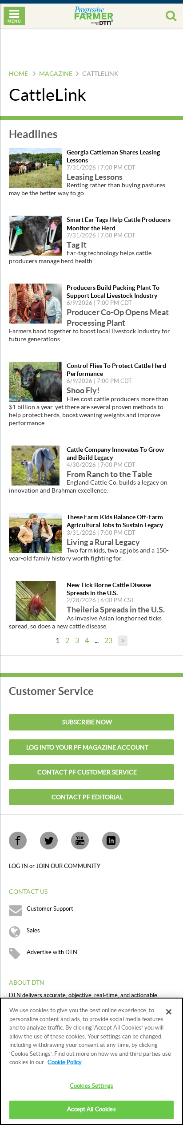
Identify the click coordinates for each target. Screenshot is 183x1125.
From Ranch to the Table (109, 474)
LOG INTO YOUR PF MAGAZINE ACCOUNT (87, 748)
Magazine (55, 74)
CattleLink (100, 74)
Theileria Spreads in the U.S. (116, 609)
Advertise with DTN (52, 952)
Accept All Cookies (91, 1109)
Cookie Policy (65, 1062)
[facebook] (18, 840)
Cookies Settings (91, 1086)
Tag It (77, 244)
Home (18, 74)
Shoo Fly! (83, 390)
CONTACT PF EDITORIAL (87, 797)
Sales (33, 931)
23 (108, 640)
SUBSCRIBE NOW (87, 722)
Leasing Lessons (95, 177)
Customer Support (50, 909)
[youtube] (80, 840)
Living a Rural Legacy (103, 542)
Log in (19, 866)
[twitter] (49, 840)
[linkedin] (111, 840)
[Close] (169, 1012)
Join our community (68, 866)
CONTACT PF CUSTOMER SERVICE (87, 773)
